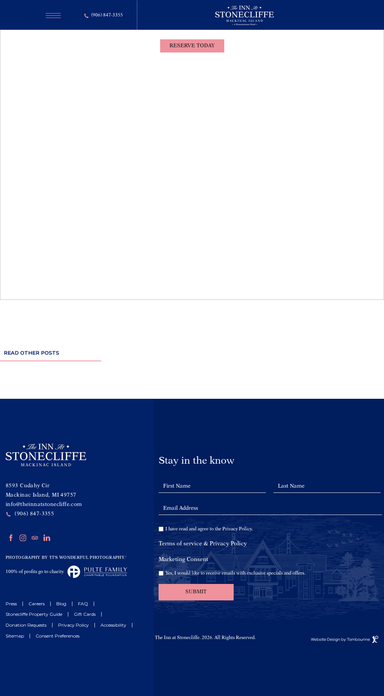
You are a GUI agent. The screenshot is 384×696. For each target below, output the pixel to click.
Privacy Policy (73, 625)
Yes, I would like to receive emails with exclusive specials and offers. (235, 573)
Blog (61, 603)
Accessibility (113, 625)
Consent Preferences (58, 636)
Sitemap (15, 636)
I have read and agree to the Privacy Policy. (209, 529)
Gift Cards (85, 614)
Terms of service (180, 544)
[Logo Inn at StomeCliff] (244, 24)
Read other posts (31, 353)
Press (11, 603)
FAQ (83, 603)
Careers (36, 603)
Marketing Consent (184, 560)
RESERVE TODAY (192, 43)
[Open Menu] (51, 15)
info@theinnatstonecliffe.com (44, 504)
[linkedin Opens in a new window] (47, 540)
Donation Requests (26, 625)
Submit (196, 591)
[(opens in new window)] (95, 572)
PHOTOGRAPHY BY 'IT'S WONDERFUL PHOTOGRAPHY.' (66, 558)
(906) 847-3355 (107, 15)
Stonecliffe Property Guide (34, 614)
